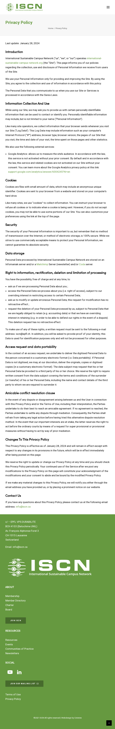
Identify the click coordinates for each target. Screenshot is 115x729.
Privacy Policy (13, 698)
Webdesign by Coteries (71, 718)
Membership (12, 596)
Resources (11, 639)
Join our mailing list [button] (22, 684)
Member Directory (15, 600)
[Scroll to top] (109, 722)
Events (9, 644)
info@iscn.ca (23, 506)
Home (50, 28)
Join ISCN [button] (15, 620)
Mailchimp (42, 264)
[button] (108, 7)
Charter (9, 605)
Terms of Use (13, 694)
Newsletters (12, 653)
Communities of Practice (19, 648)
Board (8, 609)
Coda (82, 264)
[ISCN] (24, 7)
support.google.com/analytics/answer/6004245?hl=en (39, 171)
